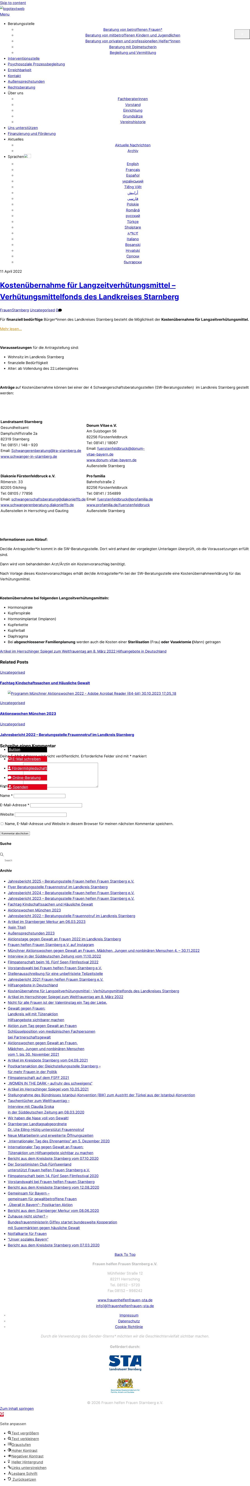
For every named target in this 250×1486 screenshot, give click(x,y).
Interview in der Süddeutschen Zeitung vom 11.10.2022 (54, 956)
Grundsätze (133, 116)
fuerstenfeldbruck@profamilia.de (125, 499)
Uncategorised (42, 310)
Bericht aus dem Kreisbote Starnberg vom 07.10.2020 (53, 1158)
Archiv (133, 151)
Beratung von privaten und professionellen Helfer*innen (132, 41)
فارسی (132, 198)
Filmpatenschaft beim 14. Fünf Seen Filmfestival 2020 (53, 1176)
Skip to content (13, 3)
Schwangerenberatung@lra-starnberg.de (46, 450)
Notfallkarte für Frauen (27, 1233)
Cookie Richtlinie (129, 1327)
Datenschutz (129, 1321)
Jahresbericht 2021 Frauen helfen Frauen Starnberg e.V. (55, 979)
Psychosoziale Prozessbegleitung (36, 64)
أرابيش (133, 193)
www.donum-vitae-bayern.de (112, 460)
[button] (19, 156)
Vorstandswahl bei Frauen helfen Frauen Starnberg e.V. (55, 968)
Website (7, 814)
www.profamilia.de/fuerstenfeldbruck (118, 505)
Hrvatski (133, 250)
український (132, 181)
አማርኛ (133, 233)
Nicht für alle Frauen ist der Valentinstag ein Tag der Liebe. (57, 1002)
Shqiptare (133, 227)
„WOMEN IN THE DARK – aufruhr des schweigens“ (50, 1083)
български (133, 262)
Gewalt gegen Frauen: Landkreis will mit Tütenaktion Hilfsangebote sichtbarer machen (36, 1014)
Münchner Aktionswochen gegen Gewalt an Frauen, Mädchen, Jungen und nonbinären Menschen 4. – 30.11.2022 (104, 950)
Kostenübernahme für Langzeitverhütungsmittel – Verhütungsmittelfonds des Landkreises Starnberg (93, 991)
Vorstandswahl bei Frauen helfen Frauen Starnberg (51, 1182)
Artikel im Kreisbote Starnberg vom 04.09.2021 (48, 1060)
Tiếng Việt (133, 187)
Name (6, 795)
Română (133, 210)
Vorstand (133, 104)
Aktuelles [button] (16, 139)
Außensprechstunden (26, 81)
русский (133, 216)
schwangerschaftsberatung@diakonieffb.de (48, 499)
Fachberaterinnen (133, 99)
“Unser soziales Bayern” (28, 1239)
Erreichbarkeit (19, 70)
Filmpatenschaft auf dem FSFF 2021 (38, 1077)
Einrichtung (132, 110)
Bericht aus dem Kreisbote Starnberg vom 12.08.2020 (53, 1187)
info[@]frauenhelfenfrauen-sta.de (125, 1306)
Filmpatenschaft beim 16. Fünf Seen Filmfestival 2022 (53, 962)
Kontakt (14, 76)
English (133, 164)
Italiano (133, 239)
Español (132, 175)
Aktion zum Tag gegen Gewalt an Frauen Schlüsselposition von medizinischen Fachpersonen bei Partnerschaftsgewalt (51, 1031)
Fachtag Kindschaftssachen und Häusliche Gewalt (45, 683)
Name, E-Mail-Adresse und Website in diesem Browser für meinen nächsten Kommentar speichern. (89, 823)
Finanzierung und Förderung (32, 133)
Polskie (133, 204)
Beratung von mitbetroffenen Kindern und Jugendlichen (132, 35)
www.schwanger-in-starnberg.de (29, 456)
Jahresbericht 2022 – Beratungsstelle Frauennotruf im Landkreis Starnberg (67, 734)
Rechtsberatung (21, 87)
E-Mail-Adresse (14, 805)
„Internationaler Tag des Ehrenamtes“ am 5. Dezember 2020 (59, 1141)
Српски (132, 256)
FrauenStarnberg (14, 310)
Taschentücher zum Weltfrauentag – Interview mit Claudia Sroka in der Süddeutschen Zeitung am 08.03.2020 (46, 1106)
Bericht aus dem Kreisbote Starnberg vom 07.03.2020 (54, 1245)
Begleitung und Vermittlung (133, 52)
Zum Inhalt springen (17, 1408)
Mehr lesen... (11, 329)
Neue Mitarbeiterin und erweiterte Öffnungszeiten (50, 1135)
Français (133, 169)
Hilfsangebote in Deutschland (140, 651)
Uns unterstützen (23, 128)
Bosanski (132, 244)
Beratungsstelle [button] (21, 23)
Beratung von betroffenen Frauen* (132, 29)
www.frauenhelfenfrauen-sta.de (125, 1300)
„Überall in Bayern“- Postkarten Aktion (40, 1205)
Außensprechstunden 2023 (31, 933)
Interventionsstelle (24, 58)
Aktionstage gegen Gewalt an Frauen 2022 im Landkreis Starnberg (64, 939)
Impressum (129, 1315)
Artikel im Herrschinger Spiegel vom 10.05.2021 (48, 1089)
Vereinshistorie (133, 122)
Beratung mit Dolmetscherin (133, 47)
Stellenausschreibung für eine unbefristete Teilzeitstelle (55, 973)
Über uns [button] (15, 93)
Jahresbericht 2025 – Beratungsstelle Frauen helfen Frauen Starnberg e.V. (71, 881)
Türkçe (133, 221)
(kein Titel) (17, 927)
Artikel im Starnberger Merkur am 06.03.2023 (47, 921)
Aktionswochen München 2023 (28, 713)
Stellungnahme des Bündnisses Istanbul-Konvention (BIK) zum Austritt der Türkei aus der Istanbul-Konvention (101, 1095)
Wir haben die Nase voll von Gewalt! (38, 1118)
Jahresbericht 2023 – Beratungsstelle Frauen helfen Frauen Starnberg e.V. (71, 898)
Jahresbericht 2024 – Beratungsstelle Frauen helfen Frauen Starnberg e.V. (71, 893)
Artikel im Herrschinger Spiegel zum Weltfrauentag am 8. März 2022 (57, 651)
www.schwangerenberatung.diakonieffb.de (37, 505)
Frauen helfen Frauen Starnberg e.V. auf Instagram (51, 945)
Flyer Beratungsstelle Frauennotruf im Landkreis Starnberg (58, 887)
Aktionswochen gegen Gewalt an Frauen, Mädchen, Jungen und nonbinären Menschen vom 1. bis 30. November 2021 (46, 1049)
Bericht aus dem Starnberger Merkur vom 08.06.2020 (53, 1210)
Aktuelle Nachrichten (133, 145)
